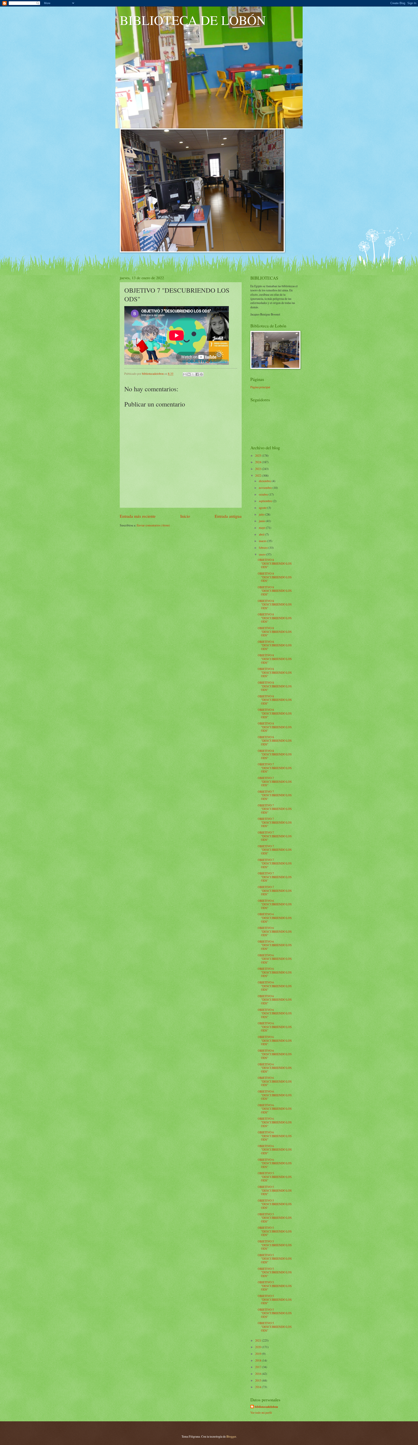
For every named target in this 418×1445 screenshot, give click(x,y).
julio (262, 514)
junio (262, 521)
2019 (258, 1354)
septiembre (266, 501)
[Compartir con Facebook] (197, 374)
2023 (258, 469)
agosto (263, 508)
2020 (258, 1347)
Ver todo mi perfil (261, 1412)
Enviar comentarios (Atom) (153, 525)
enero (262, 554)
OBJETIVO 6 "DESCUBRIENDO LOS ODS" (275, 904)
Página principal (260, 387)
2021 (258, 1340)
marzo (263, 541)
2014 (258, 1387)
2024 (258, 462)
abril (262, 534)
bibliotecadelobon (266, 1407)
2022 (258, 475)
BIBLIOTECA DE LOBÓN (193, 20)
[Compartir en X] (193, 374)
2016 (258, 1374)
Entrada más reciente (138, 516)
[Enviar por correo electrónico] (185, 374)
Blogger (231, 1436)
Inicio (185, 516)
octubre (264, 494)
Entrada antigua (228, 516)
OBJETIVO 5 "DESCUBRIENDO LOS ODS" (275, 1176)
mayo (262, 528)
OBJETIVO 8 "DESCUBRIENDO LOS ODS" (275, 563)
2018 (258, 1360)
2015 (258, 1380)
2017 (258, 1367)
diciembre (265, 481)
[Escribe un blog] (189, 374)
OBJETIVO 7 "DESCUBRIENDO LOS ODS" (275, 767)
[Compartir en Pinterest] (201, 374)
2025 (258, 455)
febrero (263, 548)
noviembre (266, 488)
